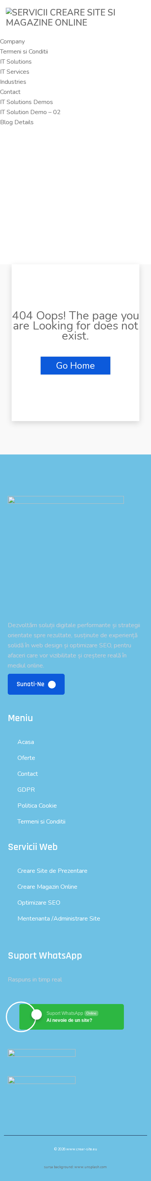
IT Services (14, 72)
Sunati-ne (31, 684)
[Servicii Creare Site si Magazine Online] (75, 23)
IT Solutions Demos (26, 102)
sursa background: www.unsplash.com (75, 1167)
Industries (13, 82)
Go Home (75, 365)
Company (12, 41)
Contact (10, 92)
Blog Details (17, 122)
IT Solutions (16, 61)
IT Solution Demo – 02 (30, 112)
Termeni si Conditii (24, 51)
